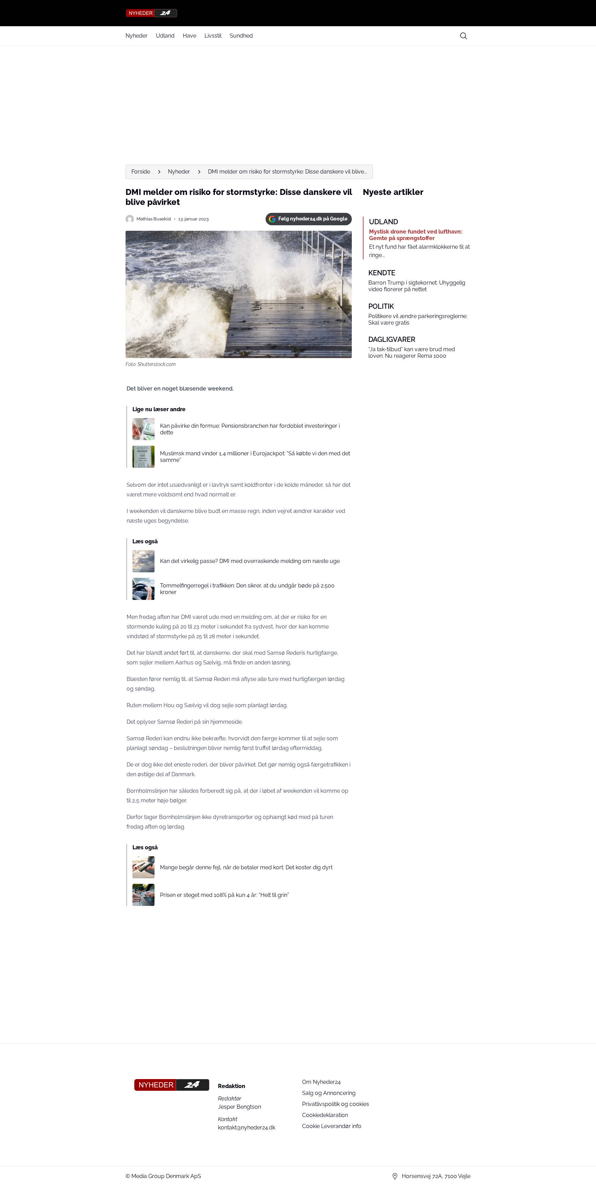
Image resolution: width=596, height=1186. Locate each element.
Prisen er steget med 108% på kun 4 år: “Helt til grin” (224, 895)
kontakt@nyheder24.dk (246, 1127)
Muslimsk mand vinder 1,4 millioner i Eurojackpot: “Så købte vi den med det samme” (255, 456)
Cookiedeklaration (325, 1115)
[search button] (463, 36)
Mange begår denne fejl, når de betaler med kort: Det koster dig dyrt (246, 867)
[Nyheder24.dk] (298, 13)
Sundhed (241, 35)
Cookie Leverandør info (331, 1126)
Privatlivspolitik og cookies (335, 1104)
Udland (165, 35)
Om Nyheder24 (321, 1082)
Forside (140, 171)
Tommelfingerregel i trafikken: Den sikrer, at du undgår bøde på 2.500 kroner (247, 588)
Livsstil (213, 35)
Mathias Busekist (154, 218)
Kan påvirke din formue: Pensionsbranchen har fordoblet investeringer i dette (250, 429)
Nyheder (137, 35)
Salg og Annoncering (329, 1093)
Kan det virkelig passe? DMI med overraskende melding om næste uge (250, 561)
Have (189, 35)
